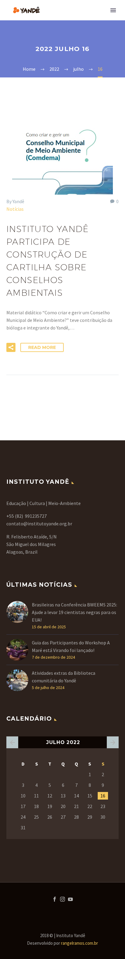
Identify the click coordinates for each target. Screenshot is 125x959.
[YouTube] (70, 899)
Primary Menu (113, 10)
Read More (42, 347)
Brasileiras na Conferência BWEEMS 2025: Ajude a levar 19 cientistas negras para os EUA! (74, 612)
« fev (12, 742)
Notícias (15, 209)
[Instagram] (62, 899)
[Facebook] (54, 899)
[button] (10, 347)
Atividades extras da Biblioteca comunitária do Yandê (63, 677)
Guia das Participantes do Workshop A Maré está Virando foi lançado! (71, 646)
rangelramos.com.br (79, 943)
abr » (113, 742)
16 (102, 796)
